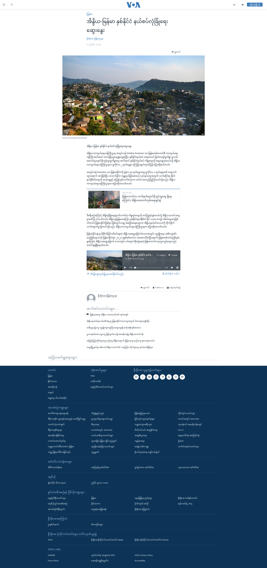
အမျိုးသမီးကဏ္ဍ (142, 446)
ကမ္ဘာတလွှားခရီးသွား (143, 424)
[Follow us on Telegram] (162, 377)
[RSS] (169, 377)
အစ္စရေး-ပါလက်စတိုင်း (57, 398)
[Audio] (234, 5)
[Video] (243, 5)
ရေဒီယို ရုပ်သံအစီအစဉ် (57, 504)
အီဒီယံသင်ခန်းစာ (55, 467)
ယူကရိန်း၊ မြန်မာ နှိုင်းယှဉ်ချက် (104, 441)
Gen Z (181, 430)
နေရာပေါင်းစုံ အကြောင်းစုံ (188, 435)
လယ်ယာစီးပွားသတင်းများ (102, 435)
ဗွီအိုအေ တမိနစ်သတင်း (187, 498)
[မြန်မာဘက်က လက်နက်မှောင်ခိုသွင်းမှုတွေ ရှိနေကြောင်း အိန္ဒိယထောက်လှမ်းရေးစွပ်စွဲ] (104, 200)
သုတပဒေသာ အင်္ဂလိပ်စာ (188, 467)
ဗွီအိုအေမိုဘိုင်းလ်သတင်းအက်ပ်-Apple (107, 540)
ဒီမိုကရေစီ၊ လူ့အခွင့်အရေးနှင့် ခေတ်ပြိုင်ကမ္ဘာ (66, 419)
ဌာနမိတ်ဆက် (53, 524)
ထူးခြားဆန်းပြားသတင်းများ (102, 446)
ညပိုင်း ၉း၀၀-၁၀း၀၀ (99, 483)
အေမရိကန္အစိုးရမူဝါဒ (99, 561)
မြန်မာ (89, 14)
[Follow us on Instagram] (156, 377)
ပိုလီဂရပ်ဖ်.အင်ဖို (141, 504)
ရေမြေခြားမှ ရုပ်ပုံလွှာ (143, 498)
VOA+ (50, 540)
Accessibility (140, 561)
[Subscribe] (182, 377)
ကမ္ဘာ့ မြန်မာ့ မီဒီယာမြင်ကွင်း (59, 452)
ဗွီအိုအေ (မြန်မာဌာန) (95, 39)
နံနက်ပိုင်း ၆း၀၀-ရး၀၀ (57, 483)
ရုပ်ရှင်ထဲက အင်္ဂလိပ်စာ (144, 467)
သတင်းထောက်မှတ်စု (56, 441)
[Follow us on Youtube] (149, 377)
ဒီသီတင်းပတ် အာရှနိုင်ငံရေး (146, 430)
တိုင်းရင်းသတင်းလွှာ (186, 413)
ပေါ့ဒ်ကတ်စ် (96, 381)
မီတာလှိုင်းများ (97, 524)
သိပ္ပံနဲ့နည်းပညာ (97, 413)
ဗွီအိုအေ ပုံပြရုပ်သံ (142, 509)
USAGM (51, 555)
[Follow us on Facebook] (136, 377)
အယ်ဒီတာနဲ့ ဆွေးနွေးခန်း (58, 413)
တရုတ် (51, 392)
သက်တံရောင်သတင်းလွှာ (188, 446)
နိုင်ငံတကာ (52, 381)
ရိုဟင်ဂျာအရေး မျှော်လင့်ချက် (147, 452)
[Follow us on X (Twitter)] (142, 377)
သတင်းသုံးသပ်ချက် (56, 424)
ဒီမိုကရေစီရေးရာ (55, 430)
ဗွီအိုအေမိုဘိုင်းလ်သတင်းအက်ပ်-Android (151, 540)
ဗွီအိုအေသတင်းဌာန (136, 258)
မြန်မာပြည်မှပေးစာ (142, 413)
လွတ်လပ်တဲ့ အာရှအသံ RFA (103, 555)
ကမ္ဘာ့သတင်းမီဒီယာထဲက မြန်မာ (61, 446)
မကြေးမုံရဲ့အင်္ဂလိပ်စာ (100, 467)
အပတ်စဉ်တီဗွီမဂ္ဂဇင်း (56, 509)
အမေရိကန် (52, 387)
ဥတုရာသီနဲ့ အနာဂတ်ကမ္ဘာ (102, 419)
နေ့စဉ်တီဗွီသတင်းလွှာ (57, 498)
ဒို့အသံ (181, 441)
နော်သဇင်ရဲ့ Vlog (185, 504)
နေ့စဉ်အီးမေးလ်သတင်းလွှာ (102, 387)
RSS (93, 376)
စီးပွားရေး (95, 424)
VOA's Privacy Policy (144, 555)
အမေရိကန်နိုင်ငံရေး (56, 435)
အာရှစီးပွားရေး (141, 435)
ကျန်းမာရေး (140, 441)
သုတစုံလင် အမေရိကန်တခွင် (190, 424)
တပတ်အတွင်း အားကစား (101, 430)
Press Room (53, 561)
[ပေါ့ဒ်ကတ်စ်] (175, 377)
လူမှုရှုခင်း (95, 452)
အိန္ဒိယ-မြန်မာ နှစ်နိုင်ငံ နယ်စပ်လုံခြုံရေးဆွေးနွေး (147, 255)
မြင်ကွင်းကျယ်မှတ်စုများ (145, 419)
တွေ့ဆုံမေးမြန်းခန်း (99, 509)
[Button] (175, 52)
